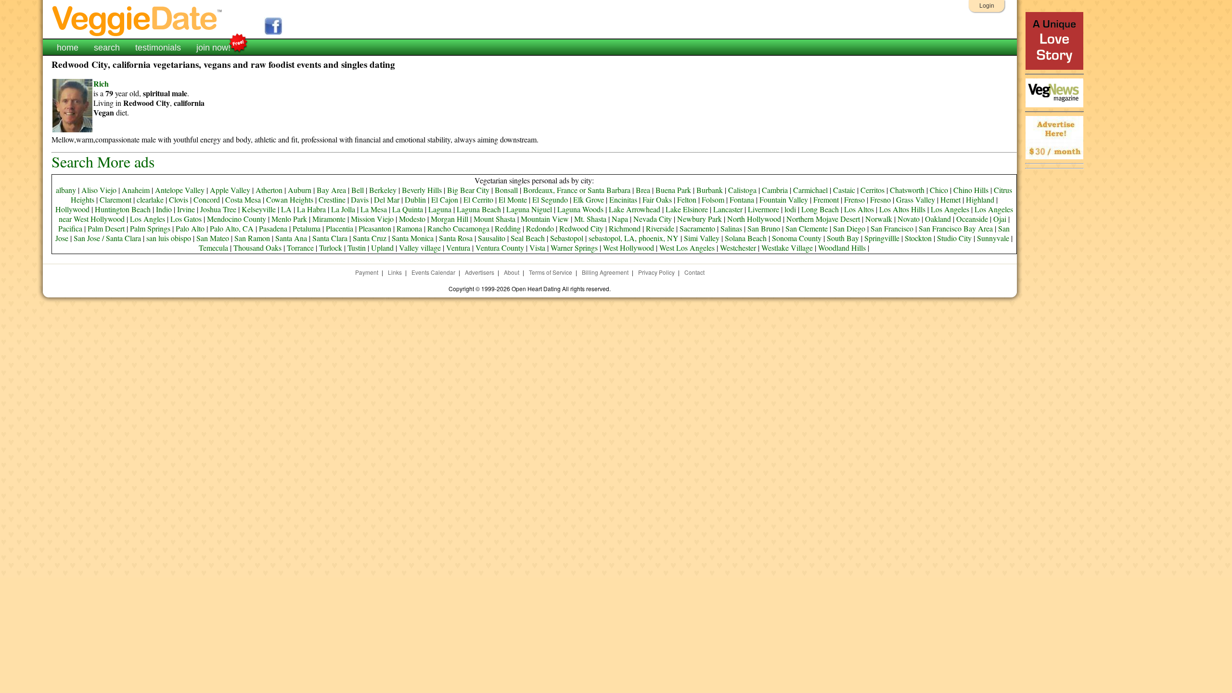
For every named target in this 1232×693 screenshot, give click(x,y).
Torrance (300, 248)
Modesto (412, 219)
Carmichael (810, 190)
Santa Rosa (456, 238)
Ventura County (499, 248)
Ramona (409, 228)
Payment (366, 272)
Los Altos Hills (902, 209)
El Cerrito (478, 199)
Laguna (439, 209)
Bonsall (506, 190)
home (67, 47)
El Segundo (550, 199)
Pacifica (70, 228)
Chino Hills (970, 190)
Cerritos (872, 190)
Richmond (625, 228)
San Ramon (252, 238)
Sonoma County (796, 238)
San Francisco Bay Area (956, 228)
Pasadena (273, 228)
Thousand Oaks (257, 248)
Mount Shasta (494, 219)
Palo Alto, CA (232, 228)
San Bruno (763, 228)
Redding (508, 228)
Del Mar (386, 199)
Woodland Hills (842, 248)
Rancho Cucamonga (458, 228)
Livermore (763, 209)
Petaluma (307, 228)
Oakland (938, 219)
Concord (206, 199)
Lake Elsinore (687, 209)
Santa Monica (413, 238)
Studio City (954, 238)
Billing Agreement (605, 272)
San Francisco (892, 228)
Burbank (709, 190)
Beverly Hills (422, 190)
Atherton (269, 190)
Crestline (332, 199)
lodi (790, 209)
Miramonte (329, 219)
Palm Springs (150, 228)
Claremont (115, 199)
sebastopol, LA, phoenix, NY (634, 238)
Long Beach (820, 209)
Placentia (339, 228)
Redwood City (581, 228)
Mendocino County (236, 219)
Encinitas (623, 199)
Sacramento (697, 228)
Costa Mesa (243, 199)
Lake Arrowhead (634, 209)
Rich (101, 83)
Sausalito (491, 238)
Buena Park (673, 190)
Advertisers (479, 272)
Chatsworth (907, 190)
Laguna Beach (479, 209)
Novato (909, 219)
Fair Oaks (657, 199)
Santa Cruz (369, 238)
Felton (686, 199)
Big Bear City (468, 190)
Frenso (854, 199)
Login (986, 5)
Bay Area (331, 190)
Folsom (713, 199)
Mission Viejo (372, 219)
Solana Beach (746, 238)
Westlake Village (787, 248)
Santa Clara (329, 238)
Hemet (950, 199)
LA (286, 209)
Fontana (742, 199)
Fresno (880, 199)
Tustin (356, 248)
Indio (164, 209)
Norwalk (878, 219)
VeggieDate (138, 20)
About (511, 272)
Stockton (918, 238)
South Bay (843, 238)
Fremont (826, 199)
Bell (357, 190)
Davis (360, 199)
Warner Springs (574, 248)
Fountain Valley (783, 199)
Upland (382, 248)
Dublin (415, 199)
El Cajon (444, 199)
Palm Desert (106, 228)
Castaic (844, 190)
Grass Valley (915, 199)
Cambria (775, 190)
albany (66, 190)
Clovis (178, 199)
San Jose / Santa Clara (107, 238)
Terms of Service (550, 272)
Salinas (731, 228)
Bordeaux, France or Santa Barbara (576, 190)
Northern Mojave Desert (823, 219)
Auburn (299, 190)
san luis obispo (168, 238)
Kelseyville (259, 209)
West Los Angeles (687, 248)
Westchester (738, 248)
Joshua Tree (218, 209)
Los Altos (859, 209)
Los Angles (147, 219)
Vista (537, 248)
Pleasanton (375, 228)
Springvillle (881, 238)
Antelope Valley (180, 190)
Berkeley (383, 190)
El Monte (513, 199)
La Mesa (373, 209)
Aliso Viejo (98, 190)
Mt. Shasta (590, 219)
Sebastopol (566, 238)
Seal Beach (528, 238)
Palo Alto (190, 228)
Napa (620, 219)
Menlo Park (289, 219)
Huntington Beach (123, 209)
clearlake (150, 199)
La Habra (311, 209)
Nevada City (652, 219)
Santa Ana (291, 238)
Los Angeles (950, 209)
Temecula (213, 248)
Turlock (330, 248)
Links (395, 272)
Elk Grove (588, 199)
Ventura (458, 248)
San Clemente (806, 228)
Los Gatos (186, 219)
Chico (939, 190)
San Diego (849, 228)
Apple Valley (230, 190)
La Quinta (407, 209)
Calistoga (742, 190)
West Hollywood (628, 248)
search (107, 47)
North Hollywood (754, 219)
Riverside (660, 228)
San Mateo (212, 238)
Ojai (999, 219)
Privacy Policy (656, 272)
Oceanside (972, 219)
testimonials (158, 47)
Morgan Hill (449, 219)
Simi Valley (701, 238)
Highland (980, 199)
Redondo (540, 228)
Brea (643, 190)
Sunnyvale (993, 238)
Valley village (420, 248)
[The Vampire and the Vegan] (1054, 67)
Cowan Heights (289, 199)
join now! (213, 47)
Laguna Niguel (529, 209)
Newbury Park (699, 219)
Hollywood (72, 209)
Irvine (186, 209)
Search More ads (102, 161)
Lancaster (728, 209)
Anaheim (136, 190)
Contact (694, 272)
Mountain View (545, 219)
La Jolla (343, 209)
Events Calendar (433, 272)
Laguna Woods (580, 209)
